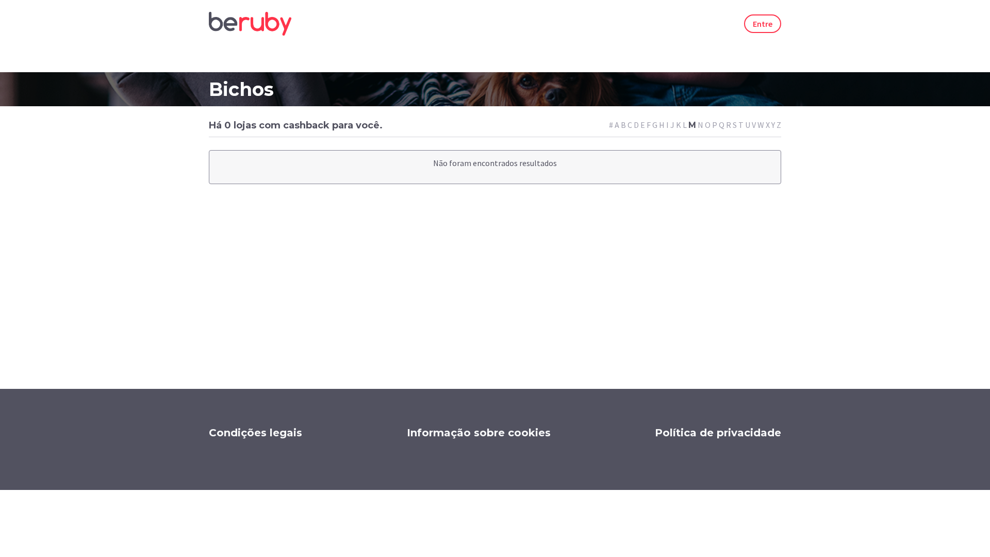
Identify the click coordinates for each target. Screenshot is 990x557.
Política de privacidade (718, 433)
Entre (762, 24)
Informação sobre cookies (479, 433)
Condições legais (255, 433)
